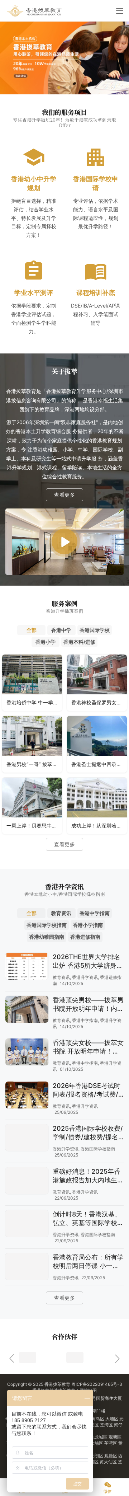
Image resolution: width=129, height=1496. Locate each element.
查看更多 (64, 495)
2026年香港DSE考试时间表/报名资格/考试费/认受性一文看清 (86, 1090)
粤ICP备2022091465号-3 (96, 1384)
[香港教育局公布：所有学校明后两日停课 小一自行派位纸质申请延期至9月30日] (26, 1267)
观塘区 (115, 1437)
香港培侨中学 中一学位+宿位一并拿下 (34, 702)
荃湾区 (107, 1424)
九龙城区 (99, 1437)
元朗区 (97, 1455)
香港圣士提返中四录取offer (99, 764)
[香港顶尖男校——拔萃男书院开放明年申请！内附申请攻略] (26, 1010)
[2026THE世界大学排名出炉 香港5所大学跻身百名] (26, 967)
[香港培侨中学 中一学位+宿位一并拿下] (32, 683)
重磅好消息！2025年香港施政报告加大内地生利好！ (88, 1176)
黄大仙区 (109, 1461)
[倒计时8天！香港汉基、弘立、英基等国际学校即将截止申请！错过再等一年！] (26, 1224)
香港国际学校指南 (98, 1149)
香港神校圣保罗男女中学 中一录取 (99, 702)
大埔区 (112, 1418)
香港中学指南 (85, 1020)
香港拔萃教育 (57, 1384)
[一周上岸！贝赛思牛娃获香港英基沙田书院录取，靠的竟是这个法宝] (32, 806)
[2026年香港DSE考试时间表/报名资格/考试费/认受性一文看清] (26, 1096)
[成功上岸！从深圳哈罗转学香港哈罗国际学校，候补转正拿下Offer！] (97, 806)
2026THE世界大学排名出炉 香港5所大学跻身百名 (88, 961)
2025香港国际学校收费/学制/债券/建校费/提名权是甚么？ (88, 1133)
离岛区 (98, 1418)
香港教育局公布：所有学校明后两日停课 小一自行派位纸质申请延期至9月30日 (88, 1261)
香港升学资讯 (85, 977)
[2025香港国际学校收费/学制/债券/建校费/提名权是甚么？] (26, 1138)
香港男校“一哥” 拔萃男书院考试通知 (34, 764)
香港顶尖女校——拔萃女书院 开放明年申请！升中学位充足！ (88, 1047)
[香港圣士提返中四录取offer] (97, 744)
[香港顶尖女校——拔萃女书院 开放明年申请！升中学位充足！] (26, 1052)
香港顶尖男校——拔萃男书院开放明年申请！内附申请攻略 (88, 1004)
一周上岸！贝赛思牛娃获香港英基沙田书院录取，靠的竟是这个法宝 (34, 825)
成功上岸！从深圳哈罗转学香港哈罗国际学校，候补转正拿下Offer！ (99, 825)
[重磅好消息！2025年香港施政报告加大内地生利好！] (26, 1181)
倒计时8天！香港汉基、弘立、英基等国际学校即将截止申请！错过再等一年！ (88, 1218)
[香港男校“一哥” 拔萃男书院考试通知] (32, 744)
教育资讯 (61, 977)
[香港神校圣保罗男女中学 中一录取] (97, 683)
